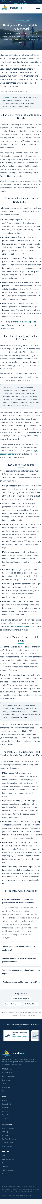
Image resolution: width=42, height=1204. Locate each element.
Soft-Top (5, 1132)
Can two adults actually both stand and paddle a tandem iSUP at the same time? (18, 901)
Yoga (4, 1091)
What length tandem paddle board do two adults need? (18, 948)
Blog (3, 1163)
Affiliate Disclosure (8, 1170)
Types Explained (8, 1143)
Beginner (5, 1111)
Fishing (4, 1100)
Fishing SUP (6, 1087)
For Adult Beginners (9, 1139)
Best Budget (6, 1080)
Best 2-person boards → (21, 998)
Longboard (6, 1135)
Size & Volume (7, 1146)
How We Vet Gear (8, 1159)
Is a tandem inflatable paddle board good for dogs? (19, 972)
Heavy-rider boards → (12, 1004)
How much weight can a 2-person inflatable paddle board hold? (19, 960)
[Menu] (38, 7)
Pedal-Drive (6, 1115)
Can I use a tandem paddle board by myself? (19, 982)
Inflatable (5, 1108)
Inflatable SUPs (7, 1073)
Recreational (6, 1104)
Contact (5, 1166)
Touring (5, 1084)
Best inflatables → (31, 1004)
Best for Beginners (8, 1076)
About (4, 1156)
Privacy (4, 1174)
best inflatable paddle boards (23, 626)
